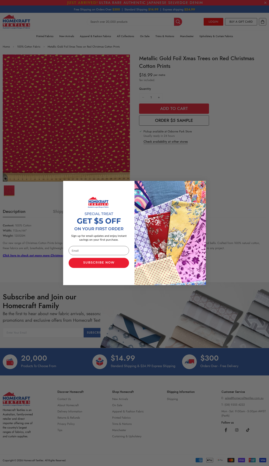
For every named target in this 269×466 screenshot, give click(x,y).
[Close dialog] (201, 185)
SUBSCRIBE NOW (99, 262)
